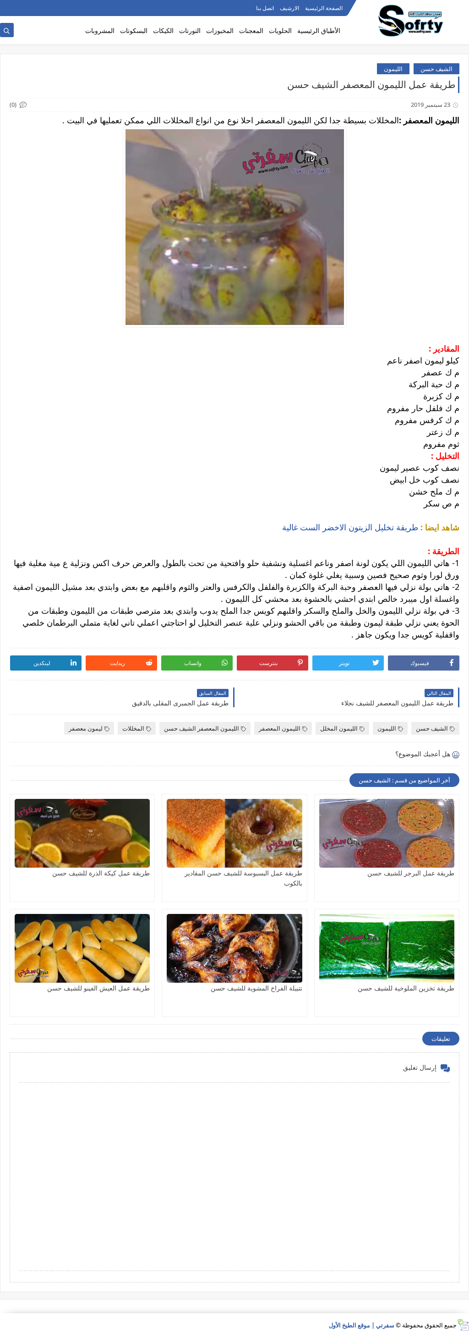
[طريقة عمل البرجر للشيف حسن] (386, 833)
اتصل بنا (265, 8)
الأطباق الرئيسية (318, 30)
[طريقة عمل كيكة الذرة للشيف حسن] (82, 833)
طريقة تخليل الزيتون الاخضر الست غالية (350, 527)
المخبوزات (220, 30)
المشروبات (100, 30)
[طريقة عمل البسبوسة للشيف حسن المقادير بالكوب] (234, 833)
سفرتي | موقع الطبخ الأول (361, 1325)
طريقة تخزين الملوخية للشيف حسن (406, 988)
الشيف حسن (436, 69)
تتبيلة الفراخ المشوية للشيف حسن (256, 988)
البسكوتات (133, 30)
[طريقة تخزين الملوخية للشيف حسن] (386, 948)
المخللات (133, 728)
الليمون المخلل (339, 728)
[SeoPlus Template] (463, 1325)
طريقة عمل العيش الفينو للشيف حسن (98, 988)
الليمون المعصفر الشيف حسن (201, 728)
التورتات (190, 30)
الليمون (393, 69)
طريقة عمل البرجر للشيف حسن (410, 873)
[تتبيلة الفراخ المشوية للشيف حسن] (234, 948)
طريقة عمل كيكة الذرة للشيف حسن (101, 873)
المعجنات (251, 30)
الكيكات (163, 30)
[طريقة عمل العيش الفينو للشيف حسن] (82, 948)
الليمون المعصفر (279, 728)
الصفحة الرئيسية (324, 8)
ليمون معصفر (86, 728)
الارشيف (289, 8)
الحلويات (280, 30)
